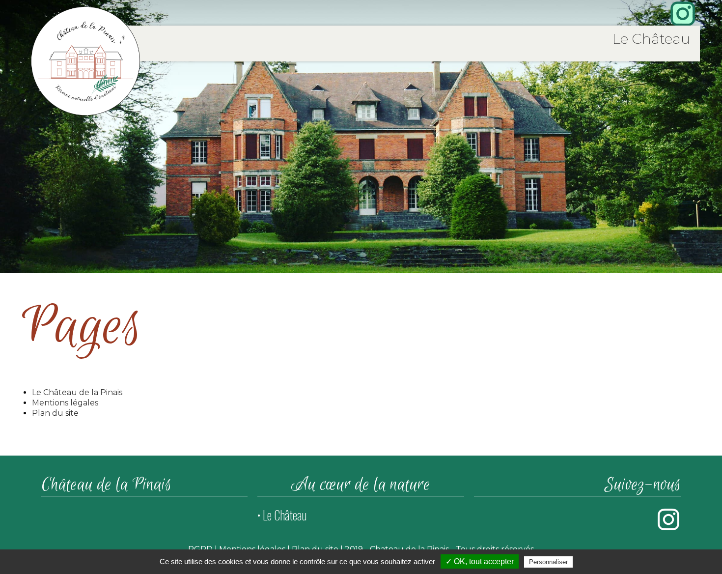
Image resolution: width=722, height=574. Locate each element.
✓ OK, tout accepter (479, 561)
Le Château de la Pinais (77, 392)
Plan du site (55, 413)
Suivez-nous (643, 485)
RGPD (200, 549)
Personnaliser (548, 562)
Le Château (651, 38)
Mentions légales (65, 402)
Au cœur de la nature (360, 485)
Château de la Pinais (106, 485)
